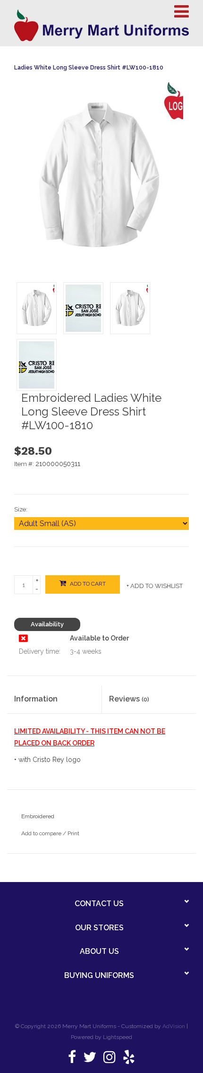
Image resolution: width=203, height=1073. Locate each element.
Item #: (24, 463)
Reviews (129, 698)
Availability (47, 624)
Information (36, 698)
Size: (20, 509)
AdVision (173, 1026)
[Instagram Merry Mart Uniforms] (109, 1060)
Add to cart (87, 583)
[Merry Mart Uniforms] (101, 25)
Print (73, 833)
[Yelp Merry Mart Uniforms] (129, 1060)
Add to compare (42, 833)
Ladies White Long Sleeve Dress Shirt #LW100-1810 (88, 67)
